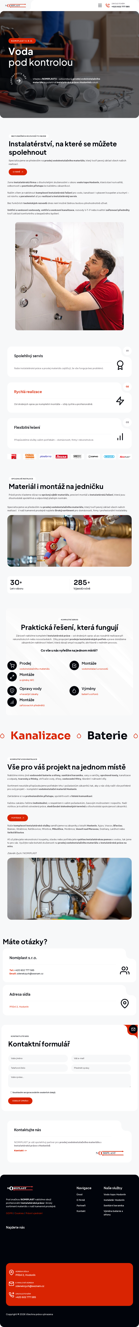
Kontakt (81, 1211)
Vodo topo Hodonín (115, 1194)
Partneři (81, 1205)
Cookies (19, 1213)
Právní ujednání (34, 1213)
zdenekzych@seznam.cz (30, 973)
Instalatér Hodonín (114, 1200)
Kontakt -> (20, 1150)
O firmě (81, 1200)
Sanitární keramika (114, 1205)
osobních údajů (47, 1092)
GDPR (9, 1213)
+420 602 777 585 (120, 6)
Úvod (79, 1194)
